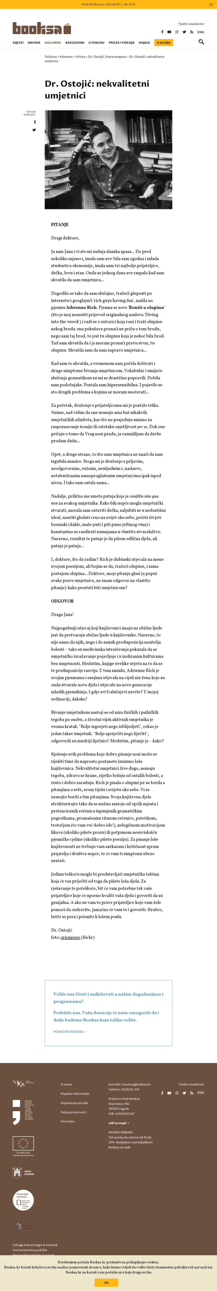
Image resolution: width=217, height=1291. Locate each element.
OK (106, 1283)
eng (201, 32)
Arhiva (80, 57)
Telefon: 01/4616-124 (123, 1090)
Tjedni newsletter (191, 24)
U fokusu (96, 43)
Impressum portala (74, 1103)
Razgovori (74, 43)
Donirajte (68, 1121)
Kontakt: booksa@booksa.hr (129, 1084)
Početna (51, 57)
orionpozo (70, 938)
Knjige (144, 43)
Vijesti (18, 43)
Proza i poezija (122, 43)
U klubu (164, 43)
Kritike (34, 43)
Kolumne (53, 43)
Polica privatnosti (73, 1112)
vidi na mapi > (118, 1123)
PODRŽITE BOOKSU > (69, 1032)
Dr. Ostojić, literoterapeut (107, 57)
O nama (66, 1084)
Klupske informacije (75, 1094)
